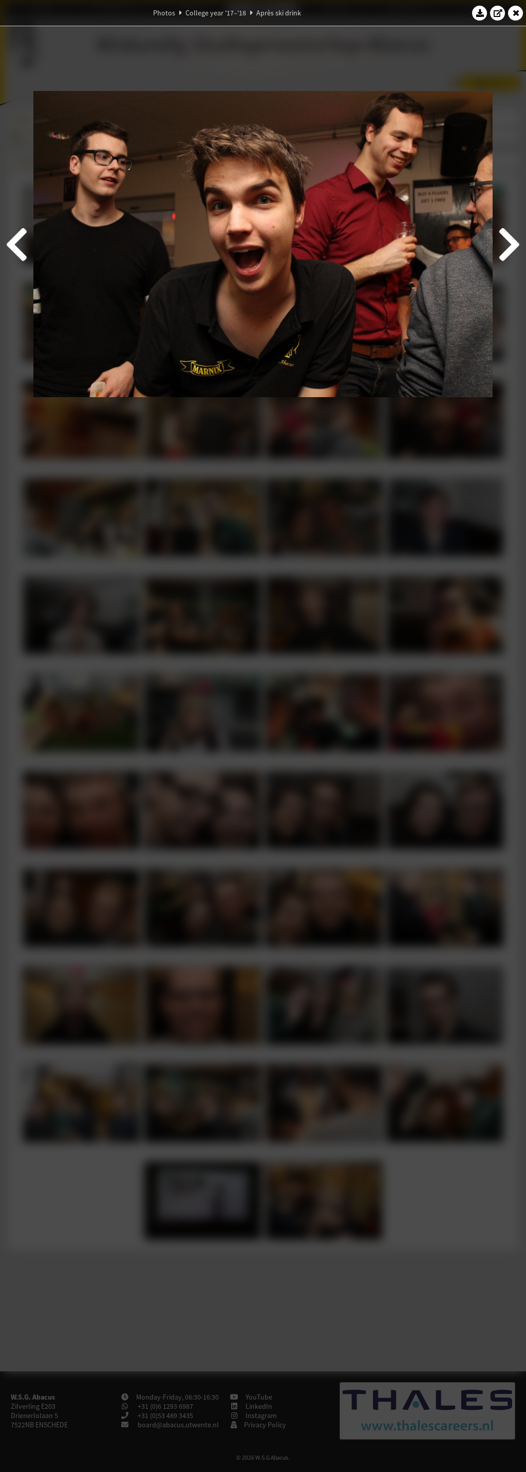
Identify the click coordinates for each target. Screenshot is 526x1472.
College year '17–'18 (215, 12)
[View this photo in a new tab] (497, 13)
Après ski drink (278, 12)
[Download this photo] (479, 13)
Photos (164, 12)
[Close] (515, 13)
